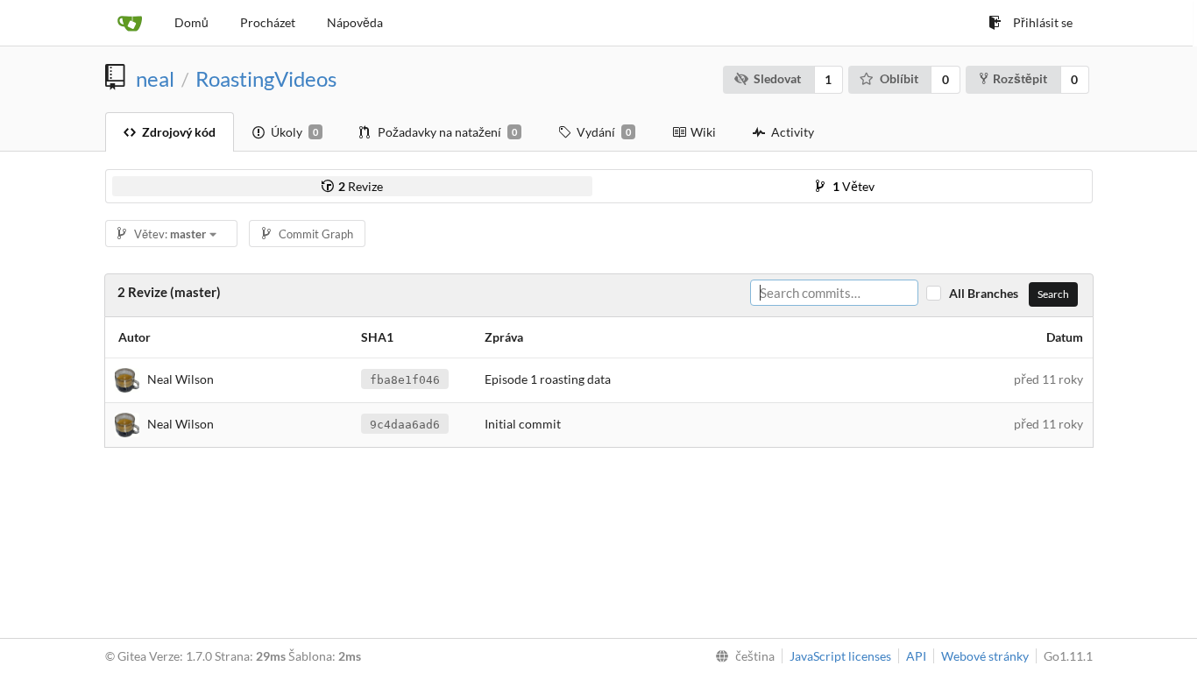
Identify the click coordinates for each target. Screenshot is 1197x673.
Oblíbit (899, 78)
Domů (191, 22)
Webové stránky (985, 655)
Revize (360, 186)
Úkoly (294, 131)
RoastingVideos (265, 79)
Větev (853, 186)
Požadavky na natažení (447, 131)
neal (155, 79)
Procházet (267, 22)
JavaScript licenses (840, 655)
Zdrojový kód (179, 131)
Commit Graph (316, 234)
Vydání (604, 131)
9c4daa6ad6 (405, 424)
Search (1053, 294)
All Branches (987, 293)
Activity (792, 131)
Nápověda (355, 22)
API (916, 655)
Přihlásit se (1043, 22)
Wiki (703, 131)
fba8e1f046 (405, 379)
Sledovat (777, 78)
